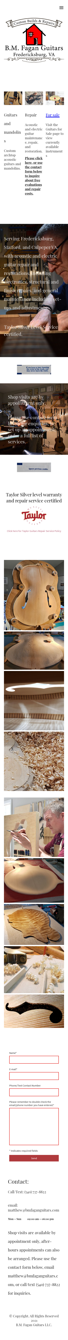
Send (34, 1158)
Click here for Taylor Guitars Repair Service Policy (34, 531)
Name (13, 1052)
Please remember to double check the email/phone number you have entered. (31, 1103)
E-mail (13, 1069)
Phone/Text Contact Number (25, 1085)
